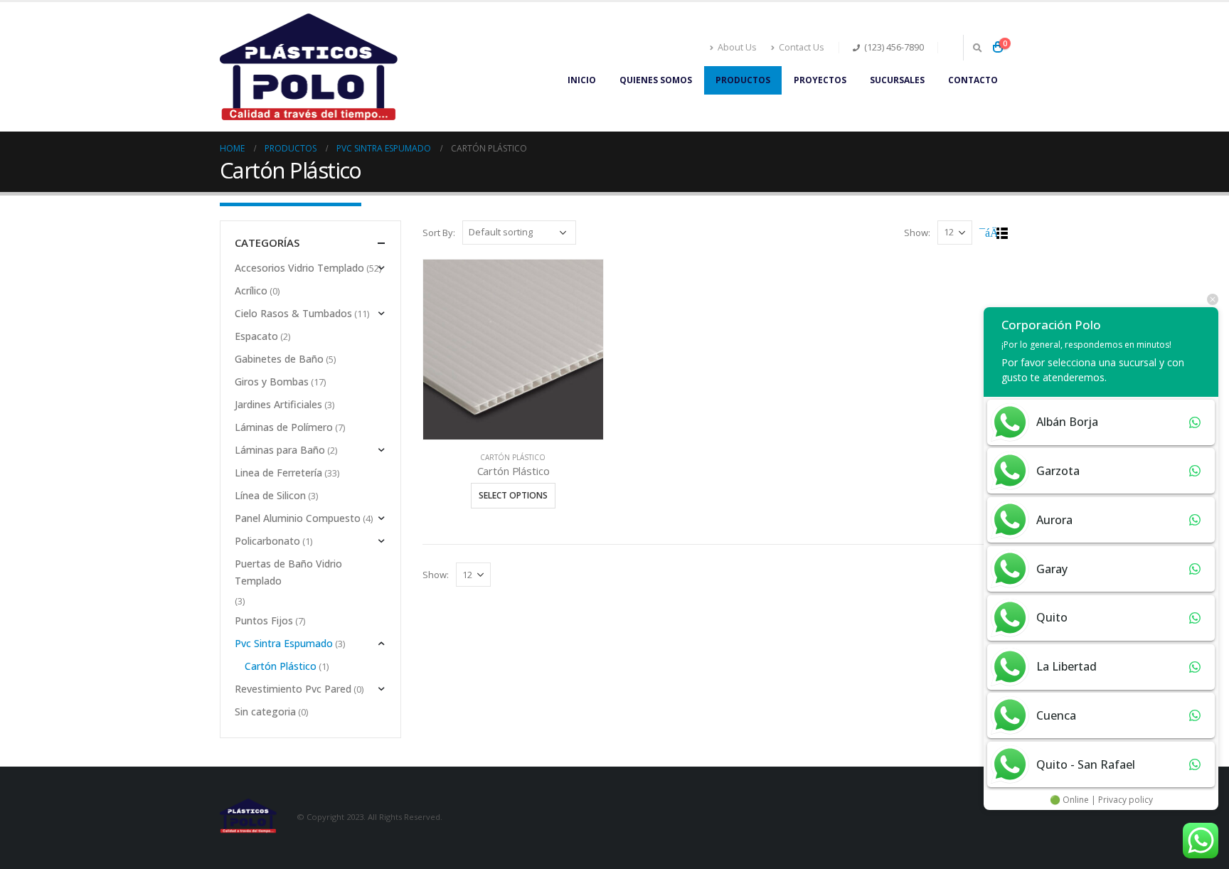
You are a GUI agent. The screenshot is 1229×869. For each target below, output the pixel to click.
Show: (917, 232)
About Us (737, 47)
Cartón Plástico (513, 457)
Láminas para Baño (280, 450)
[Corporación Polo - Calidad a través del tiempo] (309, 67)
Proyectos (820, 80)
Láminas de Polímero (284, 427)
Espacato (256, 336)
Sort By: (438, 232)
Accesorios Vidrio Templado (299, 267)
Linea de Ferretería (278, 472)
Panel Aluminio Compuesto (298, 518)
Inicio (582, 80)
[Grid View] (986, 233)
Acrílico (251, 290)
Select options (513, 495)
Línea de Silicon (270, 495)
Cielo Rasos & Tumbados (293, 313)
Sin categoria (265, 711)
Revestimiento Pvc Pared (293, 688)
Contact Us (801, 47)
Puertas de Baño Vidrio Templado (288, 572)
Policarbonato (267, 541)
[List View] (1002, 233)
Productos (742, 80)
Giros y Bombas (272, 381)
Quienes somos (655, 80)
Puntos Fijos (264, 620)
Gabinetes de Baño (279, 359)
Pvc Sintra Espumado (284, 643)
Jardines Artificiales (278, 404)
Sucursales (897, 80)
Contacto (973, 80)
